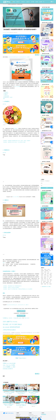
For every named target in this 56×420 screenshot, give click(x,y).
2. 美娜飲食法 (5, 93)
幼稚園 (45, 278)
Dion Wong (4, 32)
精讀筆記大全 (44, 281)
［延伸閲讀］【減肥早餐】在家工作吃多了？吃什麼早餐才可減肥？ (14, 142)
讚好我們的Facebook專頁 (46, 286)
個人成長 (42, 274)
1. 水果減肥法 (5, 92)
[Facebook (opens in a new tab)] (51, 1)
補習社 (44, 282)
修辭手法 (9, 321)
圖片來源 (4, 152)
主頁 (3, 4)
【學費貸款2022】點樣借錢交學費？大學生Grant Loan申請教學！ (8, 405)
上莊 (10, 324)
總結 (4, 98)
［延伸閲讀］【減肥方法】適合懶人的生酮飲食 (11, 287)
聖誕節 (48, 281)
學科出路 (42, 277)
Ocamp (15, 321)
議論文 (20, 324)
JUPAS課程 (42, 273)
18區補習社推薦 (46, 270)
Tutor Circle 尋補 (16, 196)
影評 (47, 278)
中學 (45, 273)
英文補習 (5, 324)
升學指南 (45, 274)
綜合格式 (13, 330)
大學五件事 (6, 330)
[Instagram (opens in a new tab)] (53, 1)
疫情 (41, 281)
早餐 (3, 262)
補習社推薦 (47, 282)
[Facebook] (38, 55)
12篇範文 (42, 269)
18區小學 (48, 269)
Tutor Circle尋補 (17, 86)
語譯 (49, 282)
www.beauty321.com (22, 304)
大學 (47, 274)
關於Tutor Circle (18, 414)
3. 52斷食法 (5, 94)
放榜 (49, 278)
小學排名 (50, 277)
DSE (49, 270)
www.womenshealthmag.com (12, 304)
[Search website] (44, 2)
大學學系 (50, 274)
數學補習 (17, 327)
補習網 (12, 327)
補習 (41, 282)
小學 (47, 277)
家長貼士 (45, 277)
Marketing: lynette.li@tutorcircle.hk (33, 415)
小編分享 (6, 4)
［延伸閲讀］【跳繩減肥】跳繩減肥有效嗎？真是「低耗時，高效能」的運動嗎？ (17, 140)
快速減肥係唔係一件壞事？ (8, 97)
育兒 (50, 281)
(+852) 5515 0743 (31, 414)
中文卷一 (51, 273)
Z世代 (4, 321)
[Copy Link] (35, 55)
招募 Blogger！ (18, 415)
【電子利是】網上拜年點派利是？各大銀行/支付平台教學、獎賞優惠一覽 (21, 405)
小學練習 (42, 278)
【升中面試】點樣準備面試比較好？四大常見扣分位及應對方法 (21, 393)
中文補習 (14, 324)
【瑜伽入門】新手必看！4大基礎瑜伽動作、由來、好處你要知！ (8, 393)
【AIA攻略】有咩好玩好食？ (33, 404)
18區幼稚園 (42, 270)
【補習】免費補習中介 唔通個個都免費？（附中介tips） (33, 393)
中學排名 (48, 273)
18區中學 (45, 269)
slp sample (6, 327)
